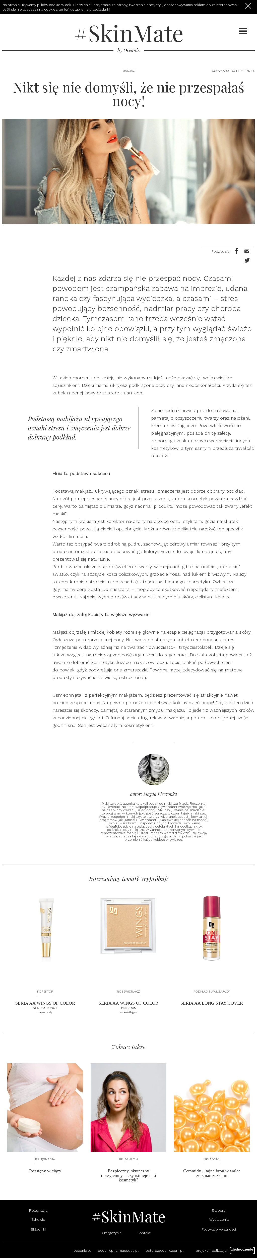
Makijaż (128, 71)
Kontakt (144, 1233)
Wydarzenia (219, 1219)
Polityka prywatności (219, 1229)
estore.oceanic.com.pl (164, 1250)
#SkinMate (128, 33)
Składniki (211, 1159)
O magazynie (111, 1233)
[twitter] (246, 259)
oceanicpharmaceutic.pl (118, 1250)
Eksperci (219, 1210)
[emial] (246, 250)
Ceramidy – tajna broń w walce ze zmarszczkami (211, 1173)
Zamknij (248, 6)
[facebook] (236, 250)
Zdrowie (38, 1219)
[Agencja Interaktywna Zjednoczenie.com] (242, 1251)
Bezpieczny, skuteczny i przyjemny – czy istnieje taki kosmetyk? (128, 1175)
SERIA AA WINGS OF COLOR (45, 1007)
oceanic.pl (82, 1250)
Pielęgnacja (45, 1159)
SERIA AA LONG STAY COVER (211, 1003)
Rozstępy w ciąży (45, 1170)
